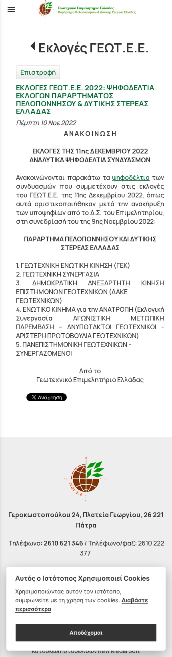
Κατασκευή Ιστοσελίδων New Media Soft (86, 651)
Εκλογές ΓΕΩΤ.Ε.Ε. (93, 47)
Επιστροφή (38, 72)
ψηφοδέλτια (131, 177)
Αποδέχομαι (86, 632)
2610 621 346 (63, 543)
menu (11, 9)
